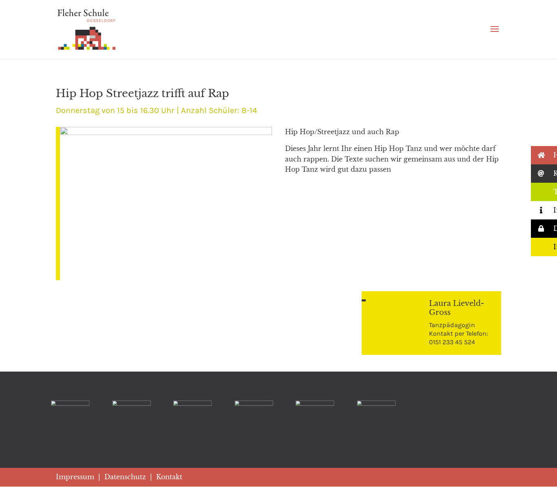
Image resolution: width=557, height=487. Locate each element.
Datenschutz (125, 477)
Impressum (75, 477)
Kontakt (169, 477)
